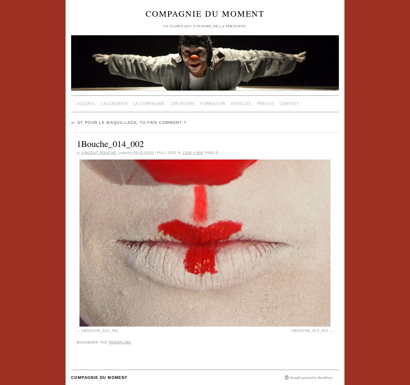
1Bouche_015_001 (310, 331)
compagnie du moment (205, 13)
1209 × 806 (193, 153)
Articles (241, 104)
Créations (183, 104)
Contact (289, 104)
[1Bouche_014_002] (205, 243)
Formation (212, 104)
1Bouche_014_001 (100, 331)
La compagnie (149, 104)
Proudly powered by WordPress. (311, 377)
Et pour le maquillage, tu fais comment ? (129, 122)
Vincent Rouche (98, 153)
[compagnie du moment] (205, 49)
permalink (120, 342)
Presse (265, 104)
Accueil (86, 104)
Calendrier (114, 104)
